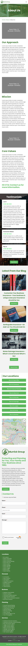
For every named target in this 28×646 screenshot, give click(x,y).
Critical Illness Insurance (8, 581)
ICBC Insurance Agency (8, 631)
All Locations (6, 557)
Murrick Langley (14, 406)
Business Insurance (7, 593)
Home (3, 20)
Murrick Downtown (14, 384)
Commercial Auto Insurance (9, 596)
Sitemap (5, 637)
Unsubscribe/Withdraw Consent (14, 637)
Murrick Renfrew (14, 414)
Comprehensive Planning (8, 608)
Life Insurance (6, 579)
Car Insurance (6, 577)
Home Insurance (6, 578)
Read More (14, 262)
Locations (5, 489)
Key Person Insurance (7, 599)
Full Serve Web (15, 640)
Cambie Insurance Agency (8, 626)
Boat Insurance (6, 583)
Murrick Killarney (14, 397)
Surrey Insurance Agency (8, 630)
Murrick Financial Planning (14, 389)
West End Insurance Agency (9, 623)
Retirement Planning (7, 610)
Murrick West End (14, 393)
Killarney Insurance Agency (8, 627)
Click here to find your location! (14, 644)
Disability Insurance (7, 582)
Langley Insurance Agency (8, 625)
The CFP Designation (7, 615)
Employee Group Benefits (8, 592)
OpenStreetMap (23, 444)
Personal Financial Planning (9, 605)
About (7, 20)
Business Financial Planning (9, 606)
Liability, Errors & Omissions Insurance (11, 598)
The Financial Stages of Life (9, 613)
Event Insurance (6, 585)
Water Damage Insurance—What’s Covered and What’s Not (14, 353)
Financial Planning (7, 609)
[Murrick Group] (5, 2)
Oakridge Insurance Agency (9, 629)
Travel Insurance (6, 586)
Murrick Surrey (14, 410)
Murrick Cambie (6, 564)
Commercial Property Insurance (10, 595)
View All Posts (14, 367)
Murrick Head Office (14, 380)
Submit (5, 543)
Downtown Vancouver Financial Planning (11, 622)
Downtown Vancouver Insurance (10, 620)
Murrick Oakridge (14, 401)
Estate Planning (6, 612)
